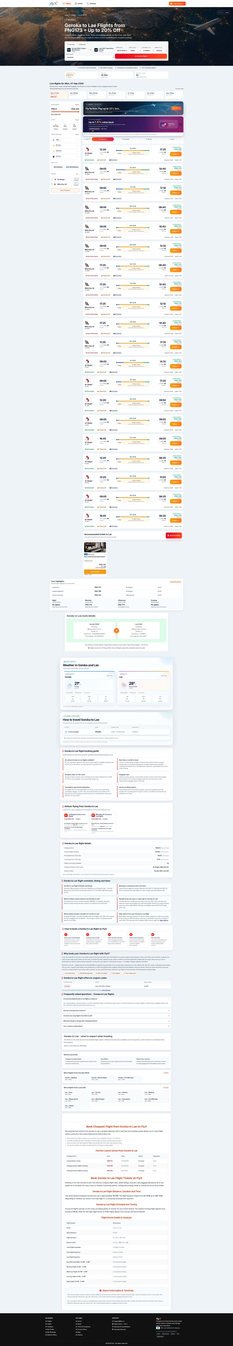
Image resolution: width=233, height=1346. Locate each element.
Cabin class (69, 54)
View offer (175, 108)
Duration (126, 139)
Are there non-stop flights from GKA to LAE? (77, 1016)
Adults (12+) (132, 47)
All (77, 174)
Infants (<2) (158, 47)
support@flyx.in (119, 1321)
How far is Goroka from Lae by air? (74, 1010)
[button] (77, 50)
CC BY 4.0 (80, 706)
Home (66, 15)
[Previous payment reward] (85, 124)
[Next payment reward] (180, 124)
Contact (80, 1335)
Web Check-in (164, 920)
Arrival (150, 139)
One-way (71, 44)
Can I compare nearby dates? (73, 1026)
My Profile (50, 1329)
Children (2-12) (146, 47)
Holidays (93, 3)
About (79, 1324)
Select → (176, 154)
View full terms (106, 990)
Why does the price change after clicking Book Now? (80, 1021)
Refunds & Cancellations (122, 1327)
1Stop (65, 125)
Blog (78, 1332)
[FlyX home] (53, 3)
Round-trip (82, 44)
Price (172, 139)
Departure (119, 47)
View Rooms (95, 572)
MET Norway (75, 706)
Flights (68, 3)
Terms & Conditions (83, 1327)
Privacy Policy (82, 1329)
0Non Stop (56, 125)
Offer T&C (108, 128)
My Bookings (51, 1332)
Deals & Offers (52, 1335)
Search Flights (141, 56)
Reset (77, 104)
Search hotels (175, 535)
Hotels (80, 3)
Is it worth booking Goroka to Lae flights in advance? (80, 999)
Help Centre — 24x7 (120, 1324)
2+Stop (74, 125)
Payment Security (120, 1329)
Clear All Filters (65, 190)
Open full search (175, 582)
